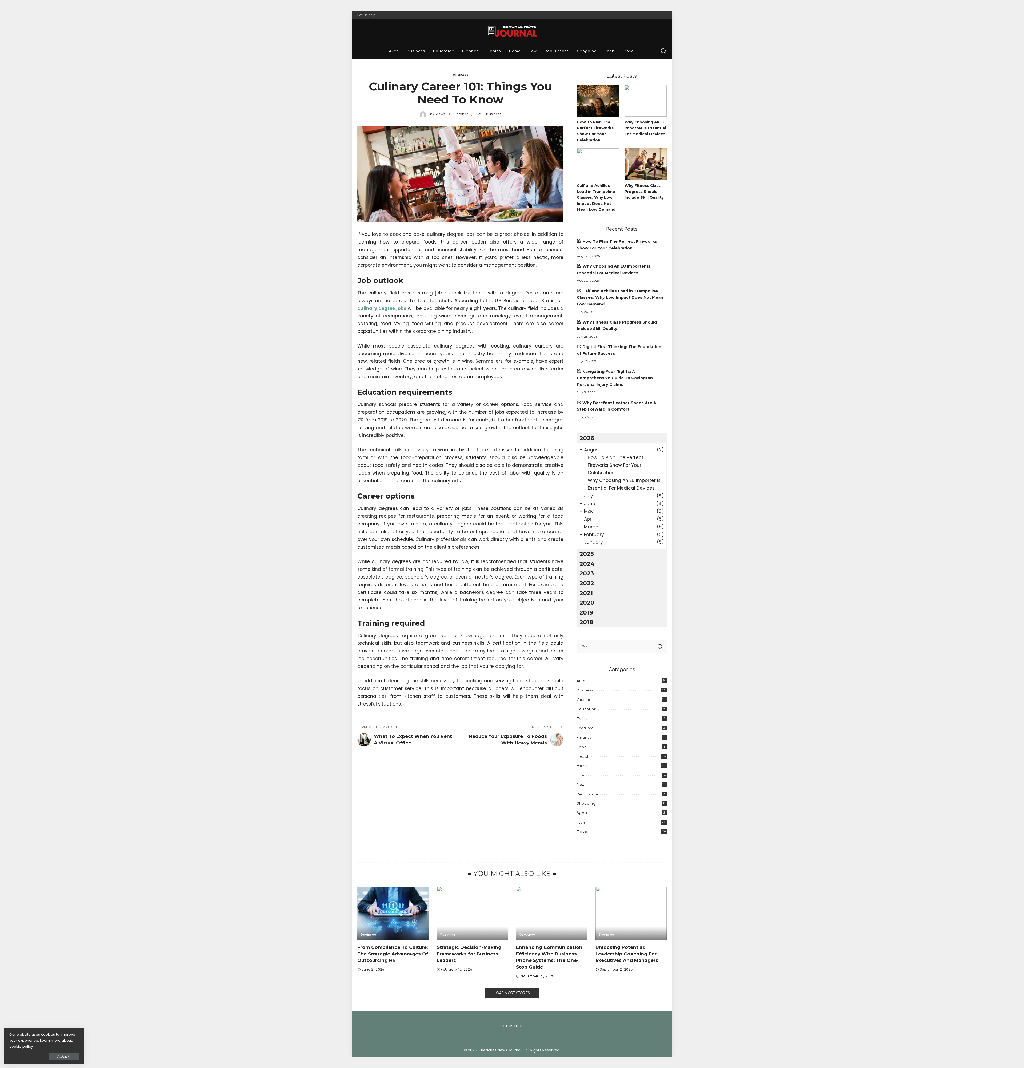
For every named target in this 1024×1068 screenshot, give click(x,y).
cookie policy (21, 1046)
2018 (586, 622)
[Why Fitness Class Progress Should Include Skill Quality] (646, 164)
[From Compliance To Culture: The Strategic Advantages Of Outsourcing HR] (393, 913)
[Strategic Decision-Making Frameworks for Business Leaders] (472, 913)
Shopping (586, 804)
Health (583, 756)
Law (580, 775)
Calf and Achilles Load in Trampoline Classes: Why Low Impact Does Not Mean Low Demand (596, 198)
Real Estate (587, 794)
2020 (586, 602)
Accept (64, 1056)
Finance (584, 737)
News (581, 785)
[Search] (663, 51)
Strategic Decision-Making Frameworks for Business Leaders (469, 954)
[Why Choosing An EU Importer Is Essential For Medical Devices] (646, 101)
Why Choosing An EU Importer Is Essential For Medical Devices (645, 128)
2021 (586, 592)
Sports (583, 813)
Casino (583, 700)
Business (460, 75)
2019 (586, 612)
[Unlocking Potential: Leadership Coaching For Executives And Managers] (631, 913)
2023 (586, 573)
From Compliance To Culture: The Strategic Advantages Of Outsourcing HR (392, 954)
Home (582, 766)
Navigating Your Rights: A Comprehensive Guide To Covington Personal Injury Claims (615, 378)
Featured (585, 728)
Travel (582, 832)
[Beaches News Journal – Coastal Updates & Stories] (512, 31)
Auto (581, 681)
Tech (581, 822)
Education (587, 709)
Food (582, 747)
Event (582, 719)
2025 (586, 553)
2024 (586, 563)
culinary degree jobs (381, 308)
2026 (586, 438)
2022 (586, 583)
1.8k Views (436, 114)
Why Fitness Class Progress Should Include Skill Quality (644, 192)
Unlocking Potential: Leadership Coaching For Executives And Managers (626, 954)
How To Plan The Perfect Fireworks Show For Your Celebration (615, 465)
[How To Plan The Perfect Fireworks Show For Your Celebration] (598, 101)
